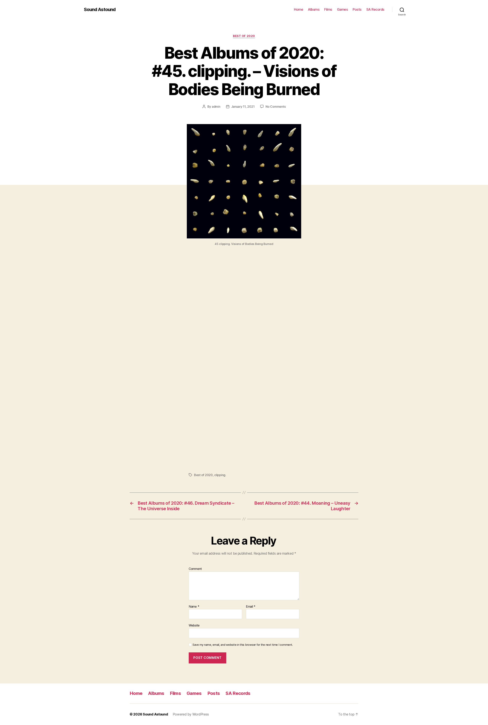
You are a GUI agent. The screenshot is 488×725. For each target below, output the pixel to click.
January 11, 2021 (243, 106)
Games (342, 9)
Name (194, 606)
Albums (313, 9)
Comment (195, 569)
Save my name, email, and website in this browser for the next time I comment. (243, 644)
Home (298, 9)
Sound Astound (100, 9)
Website (194, 625)
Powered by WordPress (191, 714)
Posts (357, 9)
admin (216, 106)
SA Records (375, 9)
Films (328, 9)
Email (250, 606)
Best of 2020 (244, 36)
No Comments (276, 106)
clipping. (220, 475)
